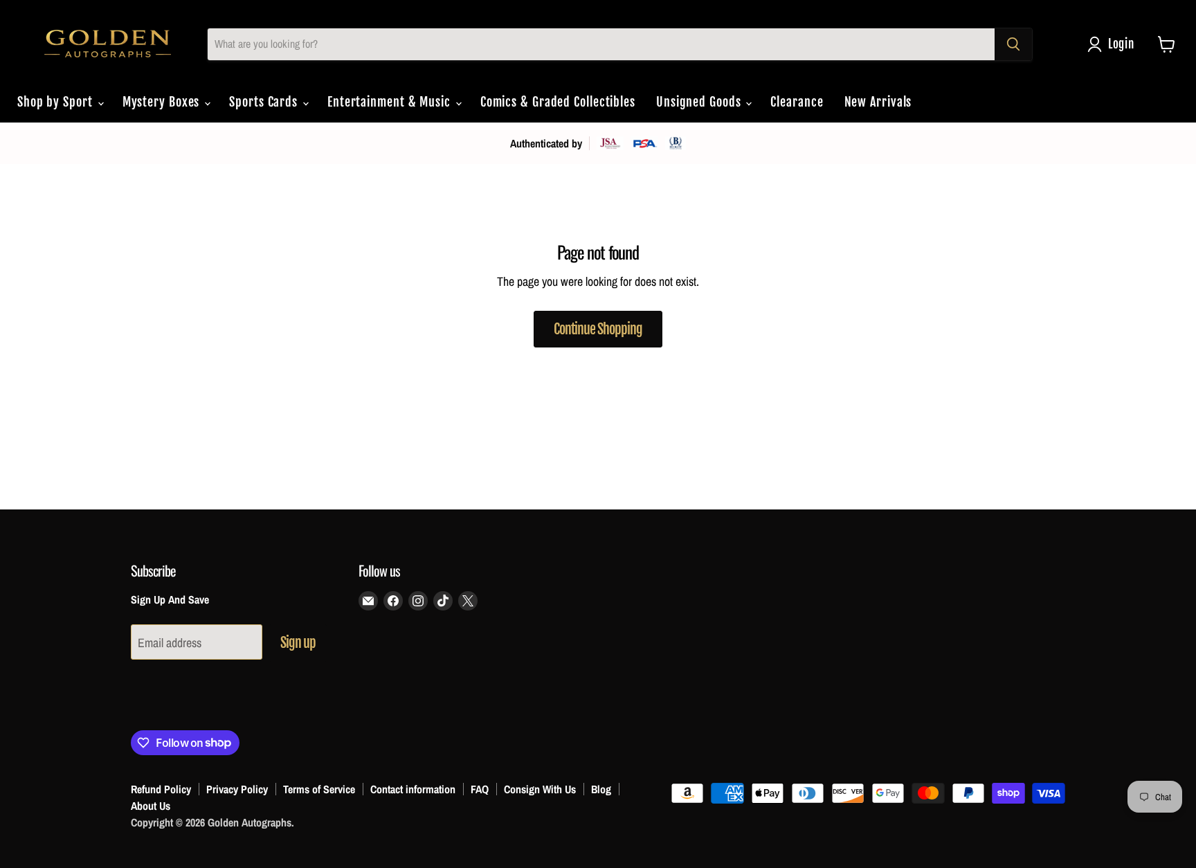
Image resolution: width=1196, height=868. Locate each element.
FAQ (480, 789)
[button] (1114, 44)
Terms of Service (319, 789)
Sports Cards (265, 101)
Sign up (298, 642)
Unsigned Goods (700, 101)
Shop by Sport (56, 101)
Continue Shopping (598, 329)
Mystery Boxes (163, 101)
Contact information (412, 789)
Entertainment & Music (390, 101)
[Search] (1013, 44)
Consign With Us (540, 789)
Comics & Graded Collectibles (557, 101)
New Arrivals (878, 101)
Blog (601, 789)
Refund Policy (161, 789)
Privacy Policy (237, 789)
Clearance (796, 101)
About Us (150, 805)
